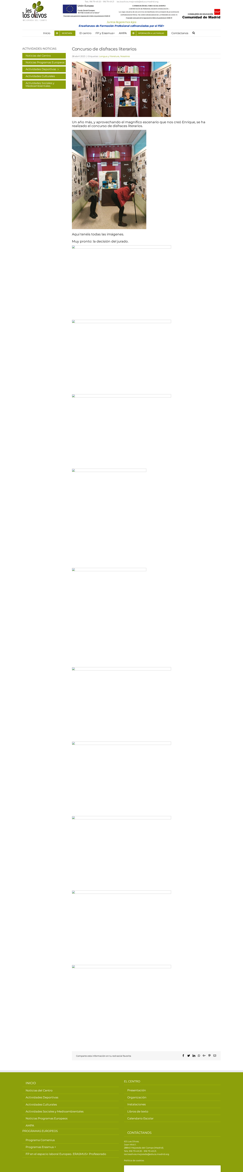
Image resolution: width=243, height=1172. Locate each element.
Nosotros (125, 56)
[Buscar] (194, 33)
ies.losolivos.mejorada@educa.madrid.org (137, 1)
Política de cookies (134, 1160)
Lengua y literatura (109, 56)
